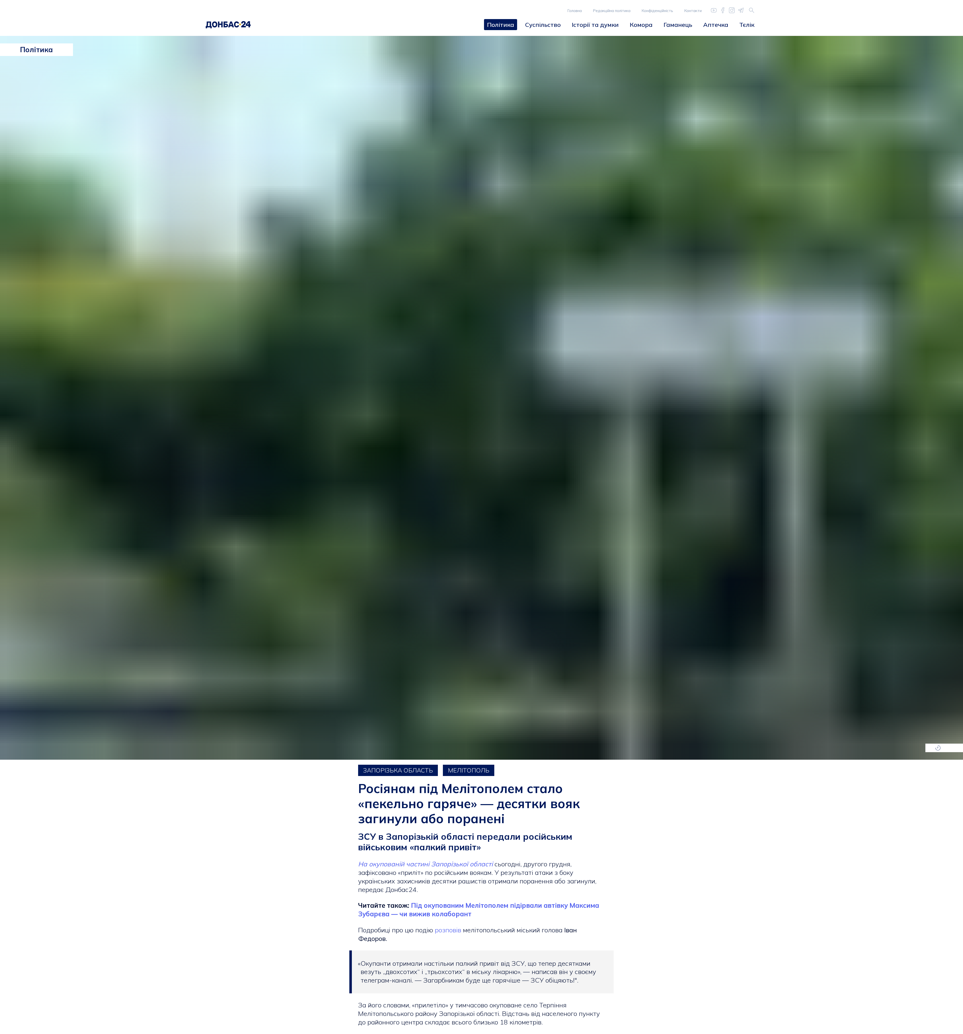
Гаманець (678, 24)
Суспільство (543, 24)
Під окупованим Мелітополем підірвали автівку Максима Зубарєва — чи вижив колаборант (478, 909)
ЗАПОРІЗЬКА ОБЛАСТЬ (398, 770)
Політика (500, 24)
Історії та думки (595, 24)
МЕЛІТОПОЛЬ (468, 770)
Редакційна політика (611, 11)
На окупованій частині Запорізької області (426, 864)
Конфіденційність (657, 11)
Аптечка (715, 24)
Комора (641, 24)
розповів (449, 930)
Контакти (693, 11)
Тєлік (746, 24)
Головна (574, 11)
